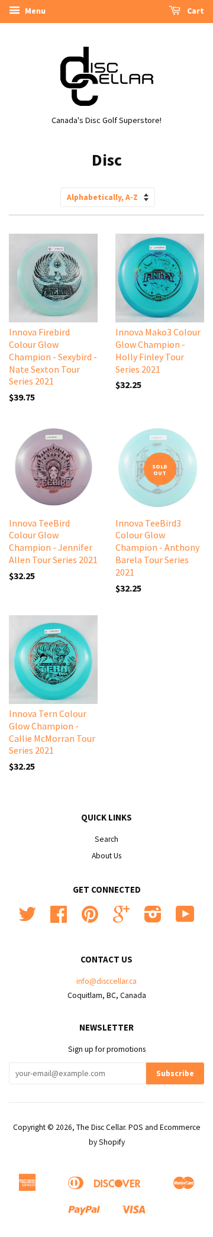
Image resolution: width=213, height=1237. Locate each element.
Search (106, 839)
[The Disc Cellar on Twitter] (27, 918)
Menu (34, 10)
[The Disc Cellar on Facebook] (58, 918)
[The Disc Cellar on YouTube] (185, 918)
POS (135, 1127)
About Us (106, 856)
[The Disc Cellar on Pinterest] (90, 918)
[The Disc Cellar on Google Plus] (121, 918)
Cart (194, 10)
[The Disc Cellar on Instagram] (153, 918)
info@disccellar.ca (106, 981)
